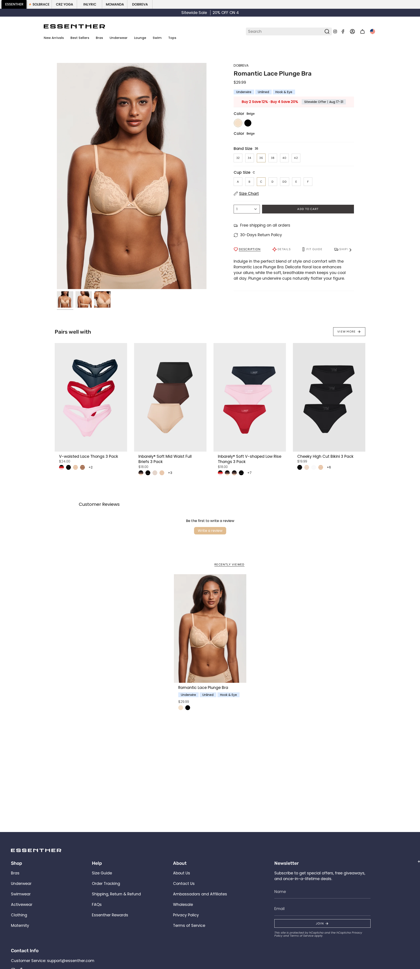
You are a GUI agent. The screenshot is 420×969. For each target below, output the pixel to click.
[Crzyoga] (64, 4)
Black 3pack (68, 467)
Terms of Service (189, 925)
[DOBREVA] (139, 4)
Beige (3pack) (306, 467)
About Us (181, 873)
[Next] (412, 13)
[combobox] (285, 31)
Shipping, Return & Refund (116, 894)
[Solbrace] (39, 4)
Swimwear (21, 894)
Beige (180, 707)
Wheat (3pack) (154, 472)
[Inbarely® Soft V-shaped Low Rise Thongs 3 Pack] (250, 397)
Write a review (210, 530)
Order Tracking (106, 883)
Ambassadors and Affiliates (200, 894)
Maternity (20, 925)
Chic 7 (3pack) (61, 467)
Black (187, 707)
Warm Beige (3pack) (75, 467)
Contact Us (184, 883)
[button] (99, 38)
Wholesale (183, 904)
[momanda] (114, 4)
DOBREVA (241, 65)
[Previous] (8, 13)
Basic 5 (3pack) (140, 472)
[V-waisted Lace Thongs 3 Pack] (91, 397)
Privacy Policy (186, 915)
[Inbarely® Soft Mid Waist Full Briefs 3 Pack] (170, 397)
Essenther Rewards (110, 915)
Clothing (19, 915)
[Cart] (362, 31)
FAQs (97, 904)
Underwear (21, 883)
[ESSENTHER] (14, 4)
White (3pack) (313, 467)
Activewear (21, 904)
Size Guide (102, 873)
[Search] (327, 31)
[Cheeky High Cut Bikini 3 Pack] (329, 397)
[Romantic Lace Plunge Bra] (210, 628)
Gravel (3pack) (82, 467)
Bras (15, 873)
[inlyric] (89, 4)
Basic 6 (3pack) (234, 472)
